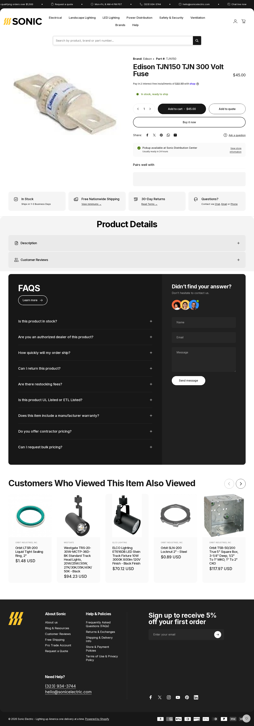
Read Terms (147, 204)
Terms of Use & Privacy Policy (102, 658)
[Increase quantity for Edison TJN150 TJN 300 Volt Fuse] (151, 109)
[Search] (197, 40)
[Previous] (229, 484)
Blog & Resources (57, 628)
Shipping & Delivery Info (99, 639)
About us (51, 622)
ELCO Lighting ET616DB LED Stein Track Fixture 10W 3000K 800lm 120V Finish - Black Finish (126, 555)
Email (224, 204)
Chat (217, 204)
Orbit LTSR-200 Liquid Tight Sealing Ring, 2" (29, 552)
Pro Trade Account (58, 645)
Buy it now (189, 122)
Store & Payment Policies (97, 648)
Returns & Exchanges (100, 632)
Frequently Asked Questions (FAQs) (98, 624)
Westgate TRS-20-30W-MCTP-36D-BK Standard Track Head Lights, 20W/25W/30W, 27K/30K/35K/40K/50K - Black (78, 559)
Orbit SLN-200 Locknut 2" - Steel (174, 550)
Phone (234, 204)
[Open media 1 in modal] (64, 108)
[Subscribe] (217, 634)
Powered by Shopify (97, 718)
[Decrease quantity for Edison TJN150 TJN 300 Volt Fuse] (137, 109)
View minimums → (91, 204)
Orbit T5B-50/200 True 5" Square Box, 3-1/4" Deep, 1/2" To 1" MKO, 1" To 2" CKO (223, 555)
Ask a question (237, 135)
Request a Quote (56, 651)
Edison (147, 58)
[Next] (241, 484)
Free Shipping (54, 639)
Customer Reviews (58, 634)
